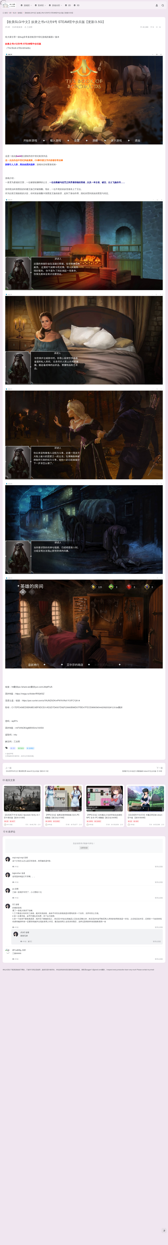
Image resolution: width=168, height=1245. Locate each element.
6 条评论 (10, 831)
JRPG (50, 821)
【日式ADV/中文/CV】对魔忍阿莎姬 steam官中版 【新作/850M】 (145, 816)
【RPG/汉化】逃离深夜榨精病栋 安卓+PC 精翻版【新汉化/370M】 (62, 816)
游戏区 (20, 13)
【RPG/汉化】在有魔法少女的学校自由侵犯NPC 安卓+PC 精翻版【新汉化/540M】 (104, 816)
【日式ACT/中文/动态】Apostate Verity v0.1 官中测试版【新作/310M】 (22, 816)
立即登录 (84, 847)
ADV (137, 821)
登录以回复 (159, 866)
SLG (14, 13)
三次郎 (29, 27)
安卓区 (57, 821)
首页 (6, 13)
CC (31, 941)
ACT (13, 821)
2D (10, 13)
